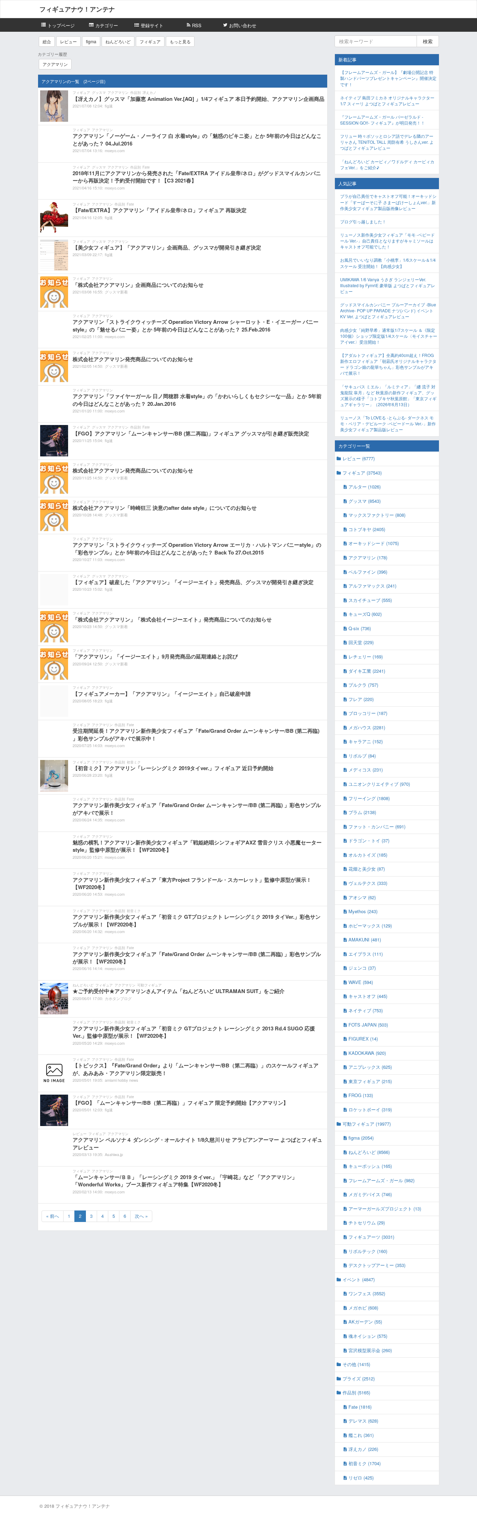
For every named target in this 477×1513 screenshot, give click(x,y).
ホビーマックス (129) (370, 925)
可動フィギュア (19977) (367, 1123)
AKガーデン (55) (365, 1321)
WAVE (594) (360, 982)
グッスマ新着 (116, 292)
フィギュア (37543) (362, 472)
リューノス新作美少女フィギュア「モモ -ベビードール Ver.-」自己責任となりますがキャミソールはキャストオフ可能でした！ (387, 240)
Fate (146, 167)
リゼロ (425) (361, 1477)
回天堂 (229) (361, 642)
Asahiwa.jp (114, 1154)
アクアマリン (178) (367, 557)
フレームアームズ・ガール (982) (381, 1180)
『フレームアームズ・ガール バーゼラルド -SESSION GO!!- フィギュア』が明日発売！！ (382, 120)
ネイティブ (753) (365, 1010)
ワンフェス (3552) (366, 1293)
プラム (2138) (362, 812)
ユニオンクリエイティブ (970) (379, 784)
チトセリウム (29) (366, 1222)
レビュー (68, 41)
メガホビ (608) (363, 1307)
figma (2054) (361, 1137)
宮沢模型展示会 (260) (370, 1350)
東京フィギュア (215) (370, 1081)
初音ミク (134, 762)
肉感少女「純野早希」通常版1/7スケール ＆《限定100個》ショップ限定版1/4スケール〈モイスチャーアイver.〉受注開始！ (388, 336)
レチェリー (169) (365, 656)
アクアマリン (55, 64)
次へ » (141, 1216)
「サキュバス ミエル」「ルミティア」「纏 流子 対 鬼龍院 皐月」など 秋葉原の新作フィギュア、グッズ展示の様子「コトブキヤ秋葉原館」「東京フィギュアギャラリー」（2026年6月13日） (388, 395)
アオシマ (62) (362, 897)
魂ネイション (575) (367, 1336)
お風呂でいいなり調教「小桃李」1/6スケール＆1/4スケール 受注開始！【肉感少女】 (388, 263)
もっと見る (180, 41)
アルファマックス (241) (372, 585)
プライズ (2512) (359, 1378)
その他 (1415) (356, 1364)
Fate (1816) (360, 1406)
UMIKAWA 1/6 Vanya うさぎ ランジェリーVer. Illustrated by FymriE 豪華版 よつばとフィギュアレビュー (387, 285)
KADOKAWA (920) (367, 1053)
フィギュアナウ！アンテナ (77, 9)
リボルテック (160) (367, 1251)
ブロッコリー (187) (367, 713)
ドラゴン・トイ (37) (368, 840)
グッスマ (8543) (364, 501)
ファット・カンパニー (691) (376, 826)
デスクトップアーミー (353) (376, 1265)
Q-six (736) (359, 628)
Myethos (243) (362, 911)
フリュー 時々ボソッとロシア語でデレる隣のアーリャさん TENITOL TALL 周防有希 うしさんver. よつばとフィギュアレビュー (387, 142)
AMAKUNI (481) (364, 939)
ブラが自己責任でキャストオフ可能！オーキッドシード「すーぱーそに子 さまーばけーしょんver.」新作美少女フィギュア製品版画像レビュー (388, 202)
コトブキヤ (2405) (366, 529)
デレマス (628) (363, 1420)
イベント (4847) (359, 1279)
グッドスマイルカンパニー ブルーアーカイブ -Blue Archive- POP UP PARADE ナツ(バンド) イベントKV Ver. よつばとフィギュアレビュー (388, 310)
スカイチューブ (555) (370, 600)
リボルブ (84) (362, 755)
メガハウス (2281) (366, 727)
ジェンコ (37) (362, 967)
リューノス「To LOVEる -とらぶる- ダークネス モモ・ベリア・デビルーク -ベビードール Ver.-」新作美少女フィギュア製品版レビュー (388, 423)
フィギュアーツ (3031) (371, 1236)
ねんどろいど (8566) (369, 1152)
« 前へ (52, 1216)
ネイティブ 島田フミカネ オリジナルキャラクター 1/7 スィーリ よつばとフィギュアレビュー (387, 100)
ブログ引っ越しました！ (363, 221)
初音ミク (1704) (364, 1463)
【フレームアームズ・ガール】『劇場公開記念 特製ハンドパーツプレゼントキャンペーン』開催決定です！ (388, 78)
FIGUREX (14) (363, 1038)
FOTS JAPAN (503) (368, 1024)
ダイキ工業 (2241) (366, 671)
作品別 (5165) (356, 1392)
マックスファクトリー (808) (376, 515)
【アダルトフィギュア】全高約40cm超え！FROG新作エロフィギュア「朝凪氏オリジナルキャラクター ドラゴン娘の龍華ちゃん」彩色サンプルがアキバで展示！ (388, 364)
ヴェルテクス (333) (367, 883)
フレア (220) (361, 699)
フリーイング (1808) (369, 798)
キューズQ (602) (365, 614)
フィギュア (150, 41)
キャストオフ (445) (367, 996)
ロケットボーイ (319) (370, 1109)
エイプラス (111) (365, 954)
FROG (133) (360, 1095)
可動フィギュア (149, 985)
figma (91, 41)
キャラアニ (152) (365, 741)
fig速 (109, 106)
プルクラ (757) (363, 684)
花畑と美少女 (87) (366, 868)
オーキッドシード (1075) (373, 543)
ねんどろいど (118, 41)
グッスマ (99, 92)
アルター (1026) (364, 486)
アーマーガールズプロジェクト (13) (384, 1208)
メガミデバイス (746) (370, 1194)
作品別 (135, 92)
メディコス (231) (365, 769)
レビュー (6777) (359, 458)
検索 (428, 41)
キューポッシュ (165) (370, 1166)
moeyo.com (115, 150)
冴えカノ (149, 92)
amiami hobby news (121, 1080)
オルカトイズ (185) (367, 854)
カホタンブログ (118, 998)
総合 (47, 41)
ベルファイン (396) (367, 571)
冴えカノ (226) (363, 1449)
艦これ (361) (361, 1435)
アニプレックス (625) (370, 1067)
